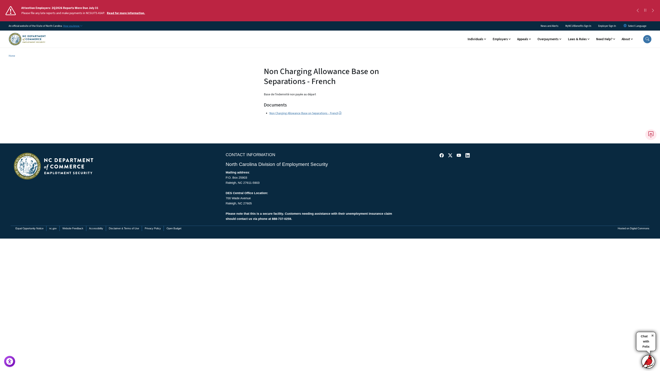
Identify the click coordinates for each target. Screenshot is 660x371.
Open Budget (174, 228)
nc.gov (53, 228)
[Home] (27, 35)
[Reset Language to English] (625, 26)
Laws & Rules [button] (577, 39)
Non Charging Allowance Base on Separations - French (303, 113)
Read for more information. (126, 13)
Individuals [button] (475, 39)
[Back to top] (651, 134)
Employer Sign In (607, 26)
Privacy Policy (153, 228)
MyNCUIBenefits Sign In (578, 26)
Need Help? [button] (604, 39)
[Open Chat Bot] (648, 361)
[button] (647, 39)
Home (12, 56)
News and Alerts (549, 26)
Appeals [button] (522, 39)
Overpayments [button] (548, 39)
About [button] (626, 39)
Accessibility (96, 228)
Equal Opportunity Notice (29, 228)
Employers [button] (500, 39)
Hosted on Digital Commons (633, 228)
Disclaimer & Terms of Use (124, 228)
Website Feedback (72, 228)
